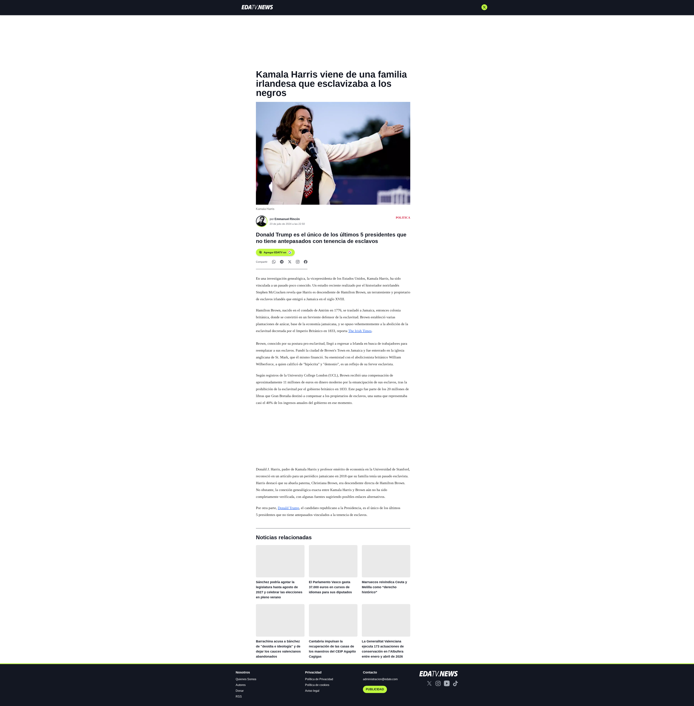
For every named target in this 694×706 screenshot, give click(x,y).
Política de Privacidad (319, 679)
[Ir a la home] (257, 7)
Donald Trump (288, 508)
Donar (240, 690)
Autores (241, 684)
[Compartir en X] (290, 262)
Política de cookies (317, 684)
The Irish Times (360, 331)
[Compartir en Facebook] (306, 262)
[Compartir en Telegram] (282, 262)
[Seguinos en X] (484, 7)
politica (403, 217)
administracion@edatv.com (380, 679)
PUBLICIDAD (375, 689)
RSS (239, 696)
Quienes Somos (246, 679)
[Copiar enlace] (298, 262)
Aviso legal (312, 690)
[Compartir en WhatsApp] (274, 262)
